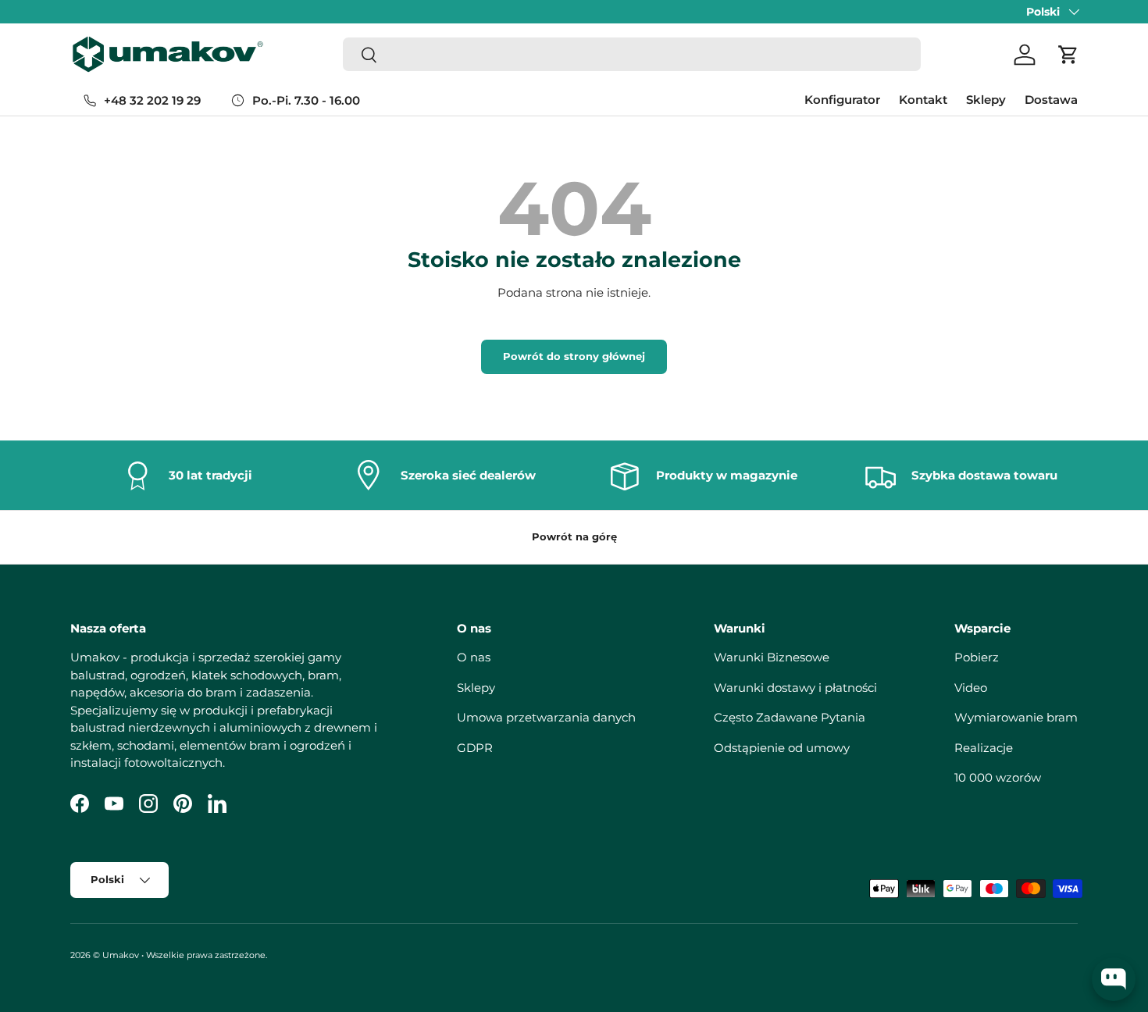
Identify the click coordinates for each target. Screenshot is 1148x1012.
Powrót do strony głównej (574, 356)
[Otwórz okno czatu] (1114, 979)
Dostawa (1051, 99)
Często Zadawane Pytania (789, 717)
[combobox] (632, 55)
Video (970, 687)
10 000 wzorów (997, 777)
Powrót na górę (574, 536)
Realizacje (983, 747)
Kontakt (923, 99)
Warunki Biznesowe (771, 657)
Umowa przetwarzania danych (546, 717)
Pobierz (976, 657)
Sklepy (986, 99)
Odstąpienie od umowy (782, 747)
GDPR (475, 747)
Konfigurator (842, 99)
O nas (473, 657)
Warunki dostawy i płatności (795, 687)
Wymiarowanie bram (1016, 717)
